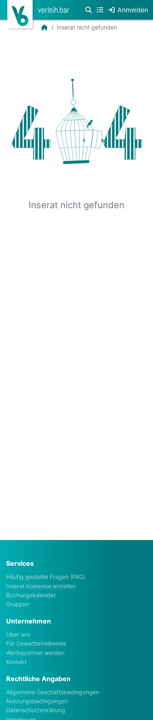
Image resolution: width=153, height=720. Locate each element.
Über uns (18, 634)
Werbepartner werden (35, 652)
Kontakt (16, 661)
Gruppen (17, 604)
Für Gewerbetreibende (36, 643)
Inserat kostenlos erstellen (40, 586)
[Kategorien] (100, 9)
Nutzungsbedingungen (37, 701)
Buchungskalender (31, 595)
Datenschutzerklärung (35, 709)
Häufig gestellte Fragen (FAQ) (45, 576)
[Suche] (88, 9)
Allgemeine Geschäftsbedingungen (52, 691)
